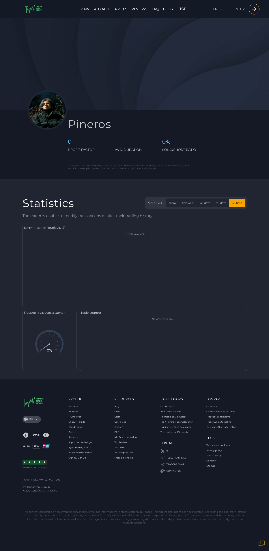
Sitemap (211, 465)
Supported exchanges (80, 442)
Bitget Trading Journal (80, 452)
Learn (117, 416)
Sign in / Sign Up (77, 457)
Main (84, 9)
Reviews (139, 9)
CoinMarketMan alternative (221, 427)
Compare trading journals (220, 411)
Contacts (211, 460)
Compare (211, 406)
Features (73, 406)
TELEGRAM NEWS (176, 457)
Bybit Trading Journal (80, 447)
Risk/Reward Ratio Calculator (176, 421)
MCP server (74, 416)
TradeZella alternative (218, 416)
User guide (120, 421)
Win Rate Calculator (171, 411)
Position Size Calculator (173, 416)
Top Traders (120, 442)
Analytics (73, 411)
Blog (168, 9)
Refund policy (214, 455)
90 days (221, 203)
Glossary (119, 427)
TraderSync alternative (218, 421)
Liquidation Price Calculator (175, 427)
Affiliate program (123, 452)
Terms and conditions (218, 445)
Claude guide (75, 427)
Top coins (119, 447)
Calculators (166, 406)
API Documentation (125, 437)
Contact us (173, 471)
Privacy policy (214, 450)
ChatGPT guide (76, 421)
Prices (121, 9)
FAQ (155, 9)
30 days (205, 203)
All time (237, 203)
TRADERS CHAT (175, 464)
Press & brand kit (123, 457)
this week (188, 203)
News (117, 411)
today (172, 203)
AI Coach (102, 9)
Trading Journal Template (174, 432)
